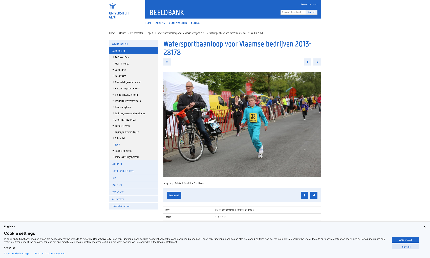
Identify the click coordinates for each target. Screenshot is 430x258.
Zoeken (311, 12)
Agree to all (405, 239)
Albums (122, 33)
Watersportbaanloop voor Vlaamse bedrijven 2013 (181, 33)
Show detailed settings (16, 253)
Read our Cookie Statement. (49, 253)
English (8, 226)
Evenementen (136, 33)
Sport (150, 33)
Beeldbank (166, 12)
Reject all (406, 246)
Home (112, 33)
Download (174, 195)
